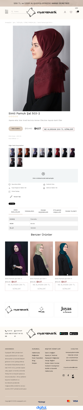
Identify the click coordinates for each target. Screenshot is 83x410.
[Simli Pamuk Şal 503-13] (35, 152)
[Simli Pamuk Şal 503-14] (42, 152)
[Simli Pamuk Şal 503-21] (20, 162)
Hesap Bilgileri (50, 360)
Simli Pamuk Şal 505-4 (13, 279)
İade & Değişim (50, 352)
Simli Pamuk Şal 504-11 (63, 279)
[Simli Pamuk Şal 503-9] (12, 162)
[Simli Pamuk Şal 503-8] (72, 152)
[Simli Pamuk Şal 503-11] (27, 152)
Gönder (75, 367)
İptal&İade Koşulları (57, 211)
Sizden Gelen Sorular (52, 363)
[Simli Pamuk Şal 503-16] (50, 152)
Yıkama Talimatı (71, 211)
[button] (65, 274)
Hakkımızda (36, 352)
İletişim (34, 363)
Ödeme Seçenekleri (43, 211)
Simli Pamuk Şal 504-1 (38, 279)
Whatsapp (18, 331)
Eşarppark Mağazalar (52, 358)
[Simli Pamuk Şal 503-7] (65, 152)
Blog (33, 360)
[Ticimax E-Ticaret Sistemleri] (41, 402)
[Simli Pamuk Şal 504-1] (41, 258)
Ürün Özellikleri (15, 211)
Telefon (8, 331)
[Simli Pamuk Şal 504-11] (66, 258)
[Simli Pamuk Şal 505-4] (16, 258)
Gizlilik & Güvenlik (51, 368)
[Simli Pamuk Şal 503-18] (57, 152)
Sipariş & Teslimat (51, 355)
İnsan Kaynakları (37, 358)
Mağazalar (35, 355)
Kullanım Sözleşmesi (52, 366)
